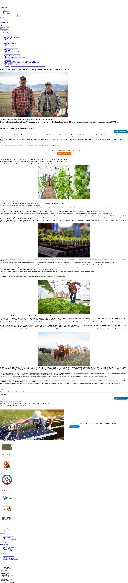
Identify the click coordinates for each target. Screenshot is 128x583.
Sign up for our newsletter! (120, 131)
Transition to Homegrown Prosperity (13, 54)
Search (19, 15)
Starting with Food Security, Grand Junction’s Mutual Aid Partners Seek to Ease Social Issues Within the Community (24, 403)
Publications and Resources (8, 55)
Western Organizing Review (11, 58)
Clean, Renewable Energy (10, 43)
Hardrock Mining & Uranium (11, 48)
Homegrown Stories (9, 49)
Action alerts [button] (2, 27)
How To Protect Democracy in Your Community (15, 57)
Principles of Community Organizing (10, 559)
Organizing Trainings (7, 63)
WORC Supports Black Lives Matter (13, 51)
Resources (2, 553)
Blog (4, 10)
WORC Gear (8, 38)
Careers (4, 12)
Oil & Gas (7, 44)
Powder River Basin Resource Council (45, 119)
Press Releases (8, 60)
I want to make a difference (64, 153)
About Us (7, 33)
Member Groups (8, 36)
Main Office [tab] (6, 567)
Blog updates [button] (3, 22)
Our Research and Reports (8, 556)
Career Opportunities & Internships (12, 37)
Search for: (15, 15)
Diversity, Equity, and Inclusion (12, 52)
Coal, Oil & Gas (6, 548)
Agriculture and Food (9, 46)
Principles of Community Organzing (13, 64)
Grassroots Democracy (10, 42)
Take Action (7, 50)
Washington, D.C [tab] (7, 568)
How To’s (7, 56)
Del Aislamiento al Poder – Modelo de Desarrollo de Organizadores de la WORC (22, 62)
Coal (6, 45)
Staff (4, 538)
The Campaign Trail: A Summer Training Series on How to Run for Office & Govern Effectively (25, 66)
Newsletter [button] (8, 22)
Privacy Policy (6, 542)
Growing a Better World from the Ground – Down (10, 401)
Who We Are (5, 32)
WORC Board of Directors (11, 34)
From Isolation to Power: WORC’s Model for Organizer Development (20, 61)
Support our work (6, 11)
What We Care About (7, 40)
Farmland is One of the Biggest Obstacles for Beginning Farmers (13, 405)
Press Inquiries (6, 13)
